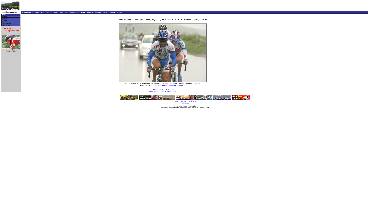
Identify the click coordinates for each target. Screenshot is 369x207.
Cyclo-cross (74, 12)
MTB (61, 12)
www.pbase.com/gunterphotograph (171, 85)
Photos (90, 12)
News (37, 12)
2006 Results (6, 25)
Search (112, 12)
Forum (119, 12)
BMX (66, 12)
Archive (183, 101)
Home (4, 15)
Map (3, 22)
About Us (185, 103)
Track (83, 12)
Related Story (170, 91)
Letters (105, 12)
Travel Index (192, 101)
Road (56, 12)
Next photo (169, 89)
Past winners (6, 23)
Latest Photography (156, 91)
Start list (5, 18)
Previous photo (157, 89)
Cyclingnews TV (27, 12)
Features (49, 12)
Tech (42, 12)
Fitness (98, 12)
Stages (4, 16)
